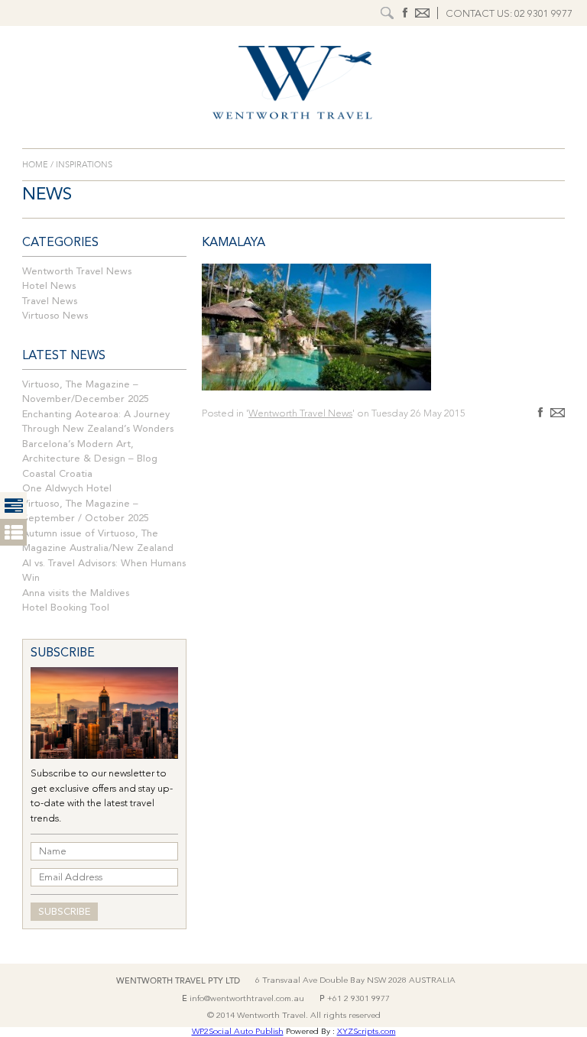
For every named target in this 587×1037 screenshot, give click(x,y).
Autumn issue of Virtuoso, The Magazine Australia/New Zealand (98, 541)
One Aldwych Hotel (67, 489)
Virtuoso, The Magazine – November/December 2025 (85, 392)
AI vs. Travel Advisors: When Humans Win (104, 571)
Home (36, 165)
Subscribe (64, 912)
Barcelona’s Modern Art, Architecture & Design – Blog (89, 452)
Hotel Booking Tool (65, 608)
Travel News (49, 301)
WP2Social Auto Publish (238, 1032)
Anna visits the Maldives (75, 593)
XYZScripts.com (366, 1032)
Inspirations (83, 165)
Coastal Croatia (57, 474)
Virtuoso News (55, 316)
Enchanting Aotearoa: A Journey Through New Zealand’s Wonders (98, 422)
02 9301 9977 (543, 14)
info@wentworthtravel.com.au (247, 999)
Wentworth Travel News (76, 272)
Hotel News (49, 286)
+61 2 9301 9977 (358, 999)
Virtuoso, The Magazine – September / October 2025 (85, 511)
